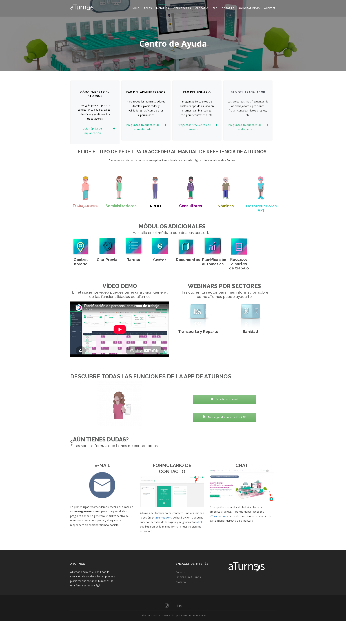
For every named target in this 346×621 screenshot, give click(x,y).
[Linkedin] (179, 606)
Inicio (135, 8)
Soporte (228, 8)
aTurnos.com (163, 517)
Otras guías (182, 8)
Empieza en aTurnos (188, 577)
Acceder (270, 8)
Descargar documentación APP (226, 417)
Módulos (162, 8)
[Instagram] (167, 606)
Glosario (201, 8)
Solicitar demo (249, 8)
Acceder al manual (226, 399)
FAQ (215, 8)
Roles (148, 8)
